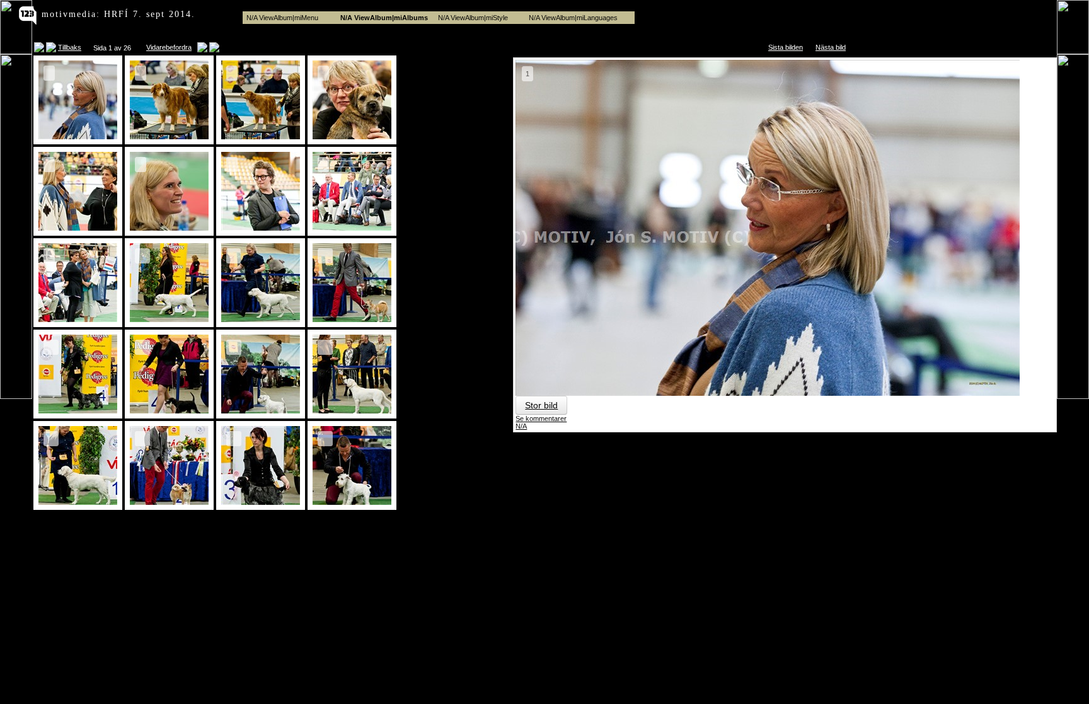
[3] (260, 138)
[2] (169, 138)
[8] (352, 229)
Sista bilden (785, 47)
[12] (352, 321)
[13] (77, 412)
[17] (77, 503)
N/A (521, 426)
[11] (260, 321)
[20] (352, 503)
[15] (260, 412)
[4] (352, 138)
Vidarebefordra (169, 47)
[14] (169, 412)
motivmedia (69, 14)
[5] (77, 229)
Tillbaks (69, 47)
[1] (77, 138)
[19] (260, 503)
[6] (169, 229)
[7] (260, 229)
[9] (77, 321)
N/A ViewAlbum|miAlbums (384, 17)
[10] (169, 321)
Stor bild (541, 405)
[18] (169, 503)
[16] (352, 412)
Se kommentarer (541, 418)
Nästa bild (830, 47)
